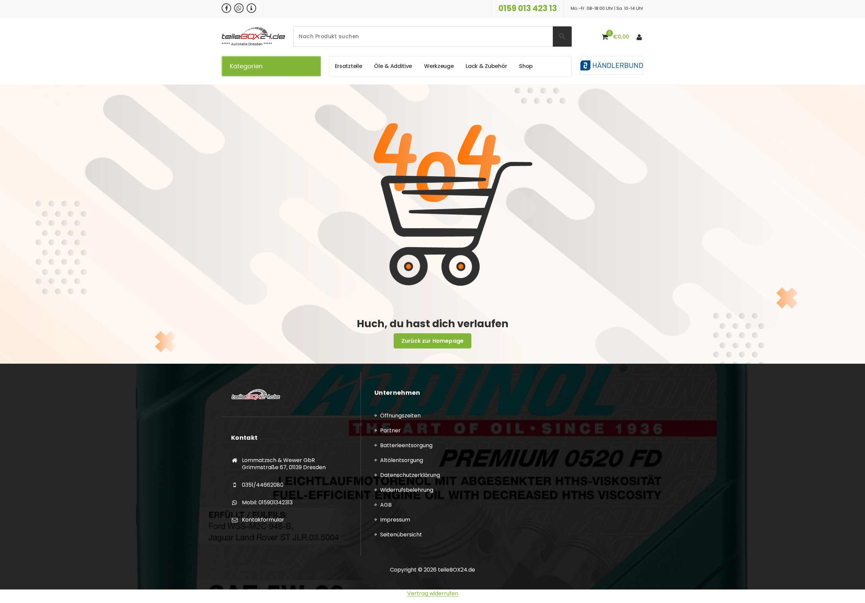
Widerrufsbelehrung (406, 490)
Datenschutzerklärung (410, 475)
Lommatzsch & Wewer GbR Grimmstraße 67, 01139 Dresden (284, 464)
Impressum (395, 520)
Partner (390, 430)
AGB (386, 505)
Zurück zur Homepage (432, 341)
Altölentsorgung (401, 460)
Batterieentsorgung (406, 445)
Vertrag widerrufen (432, 593)
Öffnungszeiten (400, 415)
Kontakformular (263, 520)
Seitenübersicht (401, 534)
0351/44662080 (262, 485)
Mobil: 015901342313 (267, 502)
